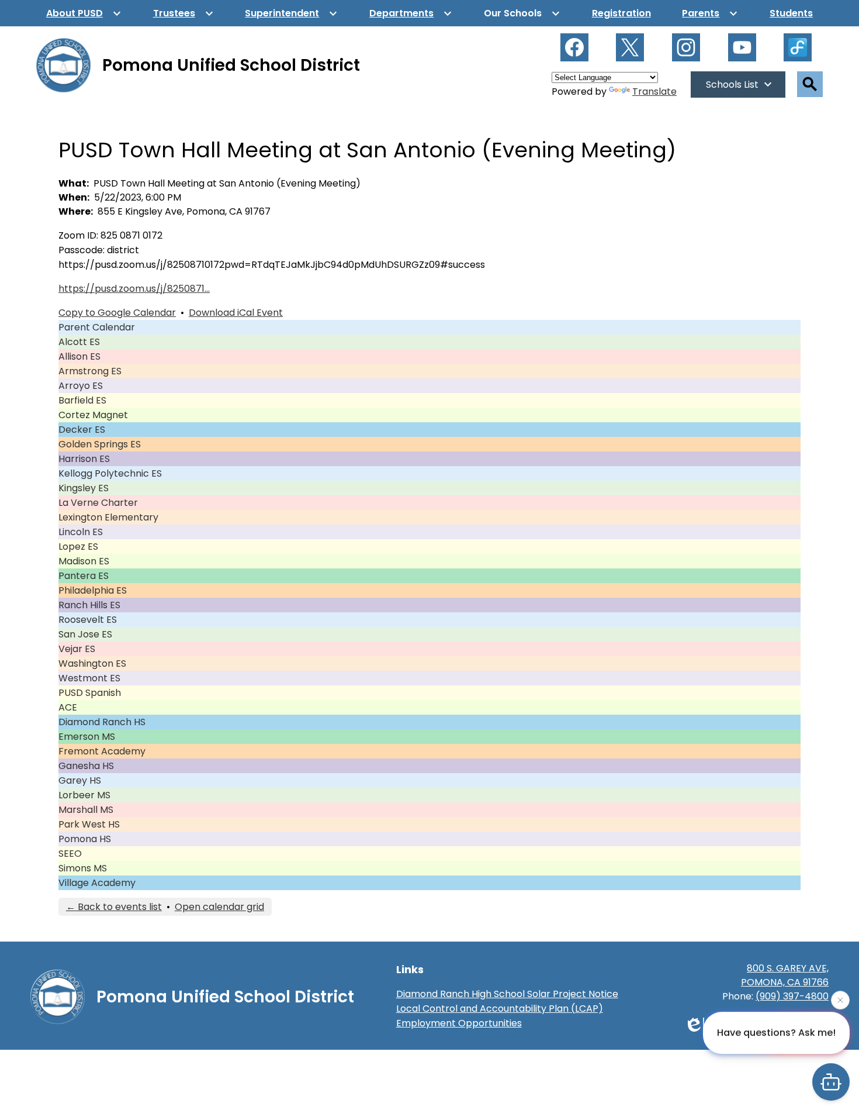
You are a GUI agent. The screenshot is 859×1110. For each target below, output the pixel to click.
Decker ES (81, 429)
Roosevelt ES (87, 619)
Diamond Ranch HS (102, 722)
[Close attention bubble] (840, 1000)
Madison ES (83, 561)
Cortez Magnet (93, 415)
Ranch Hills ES (89, 605)
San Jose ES (85, 634)
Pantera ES (83, 575)
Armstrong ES (90, 371)
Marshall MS (85, 809)
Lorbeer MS (84, 795)
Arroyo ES (80, 385)
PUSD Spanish (89, 692)
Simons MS (82, 868)
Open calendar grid (219, 906)
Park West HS (89, 824)
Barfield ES (82, 400)
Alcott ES (79, 342)
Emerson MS (86, 736)
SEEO (70, 853)
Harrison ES (84, 459)
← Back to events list (114, 906)
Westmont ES (89, 678)
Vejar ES (76, 649)
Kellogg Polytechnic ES (110, 473)
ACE (67, 707)
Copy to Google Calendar (117, 312)
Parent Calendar (96, 327)
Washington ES (92, 663)
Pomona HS (84, 839)
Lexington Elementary (108, 517)
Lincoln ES (80, 532)
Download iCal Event (236, 312)
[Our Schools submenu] (522, 13)
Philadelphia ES (92, 590)
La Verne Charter (98, 502)
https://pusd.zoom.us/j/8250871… (134, 288)
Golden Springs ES (99, 444)
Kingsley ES (83, 488)
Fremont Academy (102, 751)
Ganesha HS (86, 766)
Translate (654, 91)
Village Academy (97, 883)
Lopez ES (78, 546)
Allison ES (79, 356)
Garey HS (79, 780)
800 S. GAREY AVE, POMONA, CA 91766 (785, 975)
